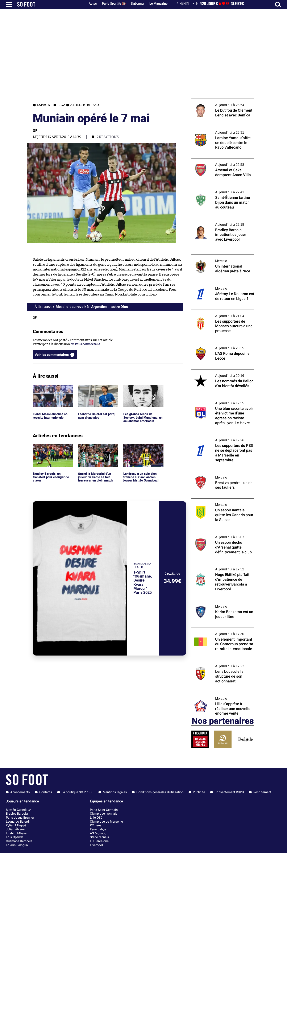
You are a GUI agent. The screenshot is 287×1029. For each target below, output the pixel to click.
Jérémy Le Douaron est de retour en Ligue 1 (222, 284)
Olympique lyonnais (103, 813)
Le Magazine (158, 3)
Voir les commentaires (52, 355)
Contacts (45, 792)
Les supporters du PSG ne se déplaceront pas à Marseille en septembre (221, 437)
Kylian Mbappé (16, 825)
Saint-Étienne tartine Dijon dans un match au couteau (218, 189)
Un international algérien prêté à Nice (219, 256)
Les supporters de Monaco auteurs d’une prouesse (221, 313)
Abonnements (20, 792)
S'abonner (137, 3)
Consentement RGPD (229, 792)
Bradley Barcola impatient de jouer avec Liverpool (220, 222)
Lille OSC (96, 817)
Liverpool (96, 845)
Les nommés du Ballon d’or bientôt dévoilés (217, 373)
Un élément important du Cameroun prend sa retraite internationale (218, 631)
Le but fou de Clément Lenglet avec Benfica (222, 100)
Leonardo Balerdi (18, 821)
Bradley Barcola (17, 813)
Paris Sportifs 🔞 (114, 3)
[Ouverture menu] (9, 4)
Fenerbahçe (98, 829)
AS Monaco (98, 833)
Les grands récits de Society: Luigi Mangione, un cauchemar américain (142, 390)
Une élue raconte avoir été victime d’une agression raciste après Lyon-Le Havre (221, 400)
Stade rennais (99, 837)
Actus (93, 3)
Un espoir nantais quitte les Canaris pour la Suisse (221, 502)
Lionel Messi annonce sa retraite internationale (51, 388)
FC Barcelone (99, 841)
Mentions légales (115, 792)
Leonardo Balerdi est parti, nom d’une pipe (97, 388)
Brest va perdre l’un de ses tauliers (216, 473)
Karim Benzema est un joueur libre (216, 602)
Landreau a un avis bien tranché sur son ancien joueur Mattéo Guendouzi (142, 449)
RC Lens (95, 825)
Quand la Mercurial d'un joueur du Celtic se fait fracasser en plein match (96, 449)
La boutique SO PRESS (77, 792)
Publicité (199, 792)
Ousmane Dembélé (19, 841)
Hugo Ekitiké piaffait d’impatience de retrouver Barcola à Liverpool (218, 566)
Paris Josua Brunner (20, 817)
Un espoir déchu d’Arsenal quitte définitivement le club (215, 534)
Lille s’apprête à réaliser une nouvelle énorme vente (218, 696)
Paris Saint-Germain (104, 810)
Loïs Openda (14, 837)
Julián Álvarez (15, 829)
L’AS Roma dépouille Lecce (210, 343)
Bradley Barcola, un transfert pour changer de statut (52, 449)
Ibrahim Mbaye (16, 833)
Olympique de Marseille (106, 821)
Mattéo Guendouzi (19, 810)
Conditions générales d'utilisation (159, 792)
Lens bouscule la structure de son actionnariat (215, 663)
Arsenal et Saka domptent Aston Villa (218, 160)
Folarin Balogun (17, 845)
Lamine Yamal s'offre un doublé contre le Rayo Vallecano (221, 130)
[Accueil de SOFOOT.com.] (50, 4)
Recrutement (262, 792)
